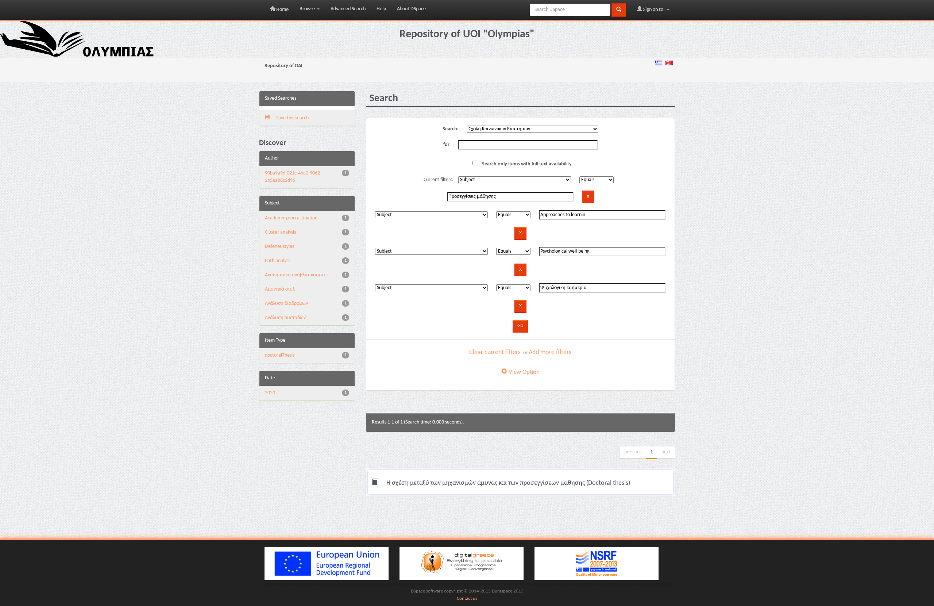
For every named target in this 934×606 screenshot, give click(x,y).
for (446, 144)
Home (282, 9)
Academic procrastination (291, 218)
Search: (451, 129)
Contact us (467, 599)
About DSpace (411, 9)
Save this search (292, 118)
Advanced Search (348, 9)
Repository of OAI (283, 66)
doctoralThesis (279, 355)
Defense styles (279, 246)
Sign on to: (654, 9)
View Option (523, 372)
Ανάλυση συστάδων (285, 318)
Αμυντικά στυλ (280, 289)
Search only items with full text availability (526, 164)
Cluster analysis (280, 232)
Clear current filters (495, 352)
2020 (270, 393)
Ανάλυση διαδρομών (286, 303)
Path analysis (278, 261)
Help (381, 9)
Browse (308, 9)
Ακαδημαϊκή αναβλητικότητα (295, 275)
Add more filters (550, 352)
